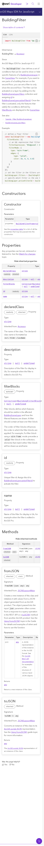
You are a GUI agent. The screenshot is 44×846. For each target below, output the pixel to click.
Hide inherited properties (25, 261)
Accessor (20, 54)
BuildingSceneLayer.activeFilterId (16, 100)
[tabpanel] (21, 41)
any (17, 642)
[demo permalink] (27, 194)
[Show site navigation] (38, 4)
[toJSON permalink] (18, 702)
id (11, 97)
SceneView (10, 78)
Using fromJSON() (12, 621)
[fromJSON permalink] (22, 571)
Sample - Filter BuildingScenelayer (19, 119)
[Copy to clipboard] (36, 40)
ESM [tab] (5, 34)
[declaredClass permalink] (27, 307)
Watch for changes (27, 254)
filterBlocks (7, 110)
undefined (35, 286)
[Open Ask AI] (27, 4)
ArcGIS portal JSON (13, 729)
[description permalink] (23, 350)
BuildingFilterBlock (29, 401)
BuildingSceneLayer (29, 75)
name (5, 296)
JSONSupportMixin (26, 590)
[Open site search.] (32, 4)
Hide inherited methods (26, 539)
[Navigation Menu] (39, 841)
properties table (16, 229)
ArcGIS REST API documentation (28, 659)
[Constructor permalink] (24, 205)
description (8, 279)
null (32, 279)
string (25, 271)
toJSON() (26, 615)
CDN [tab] (11, 34)
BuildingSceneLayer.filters (13, 94)
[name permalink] (15, 496)
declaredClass (9, 271)
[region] (21, 40)
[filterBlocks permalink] (22, 387)
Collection (27, 284)
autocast (9, 391)
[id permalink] (10, 458)
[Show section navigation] (39, 12)
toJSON (6, 557)
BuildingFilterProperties (27, 224)
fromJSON (7, 549)
